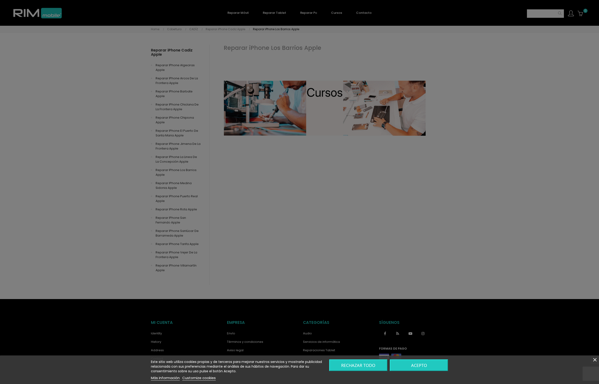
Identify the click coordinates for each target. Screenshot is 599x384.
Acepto (419, 365)
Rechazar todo (358, 365)
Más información (165, 377)
